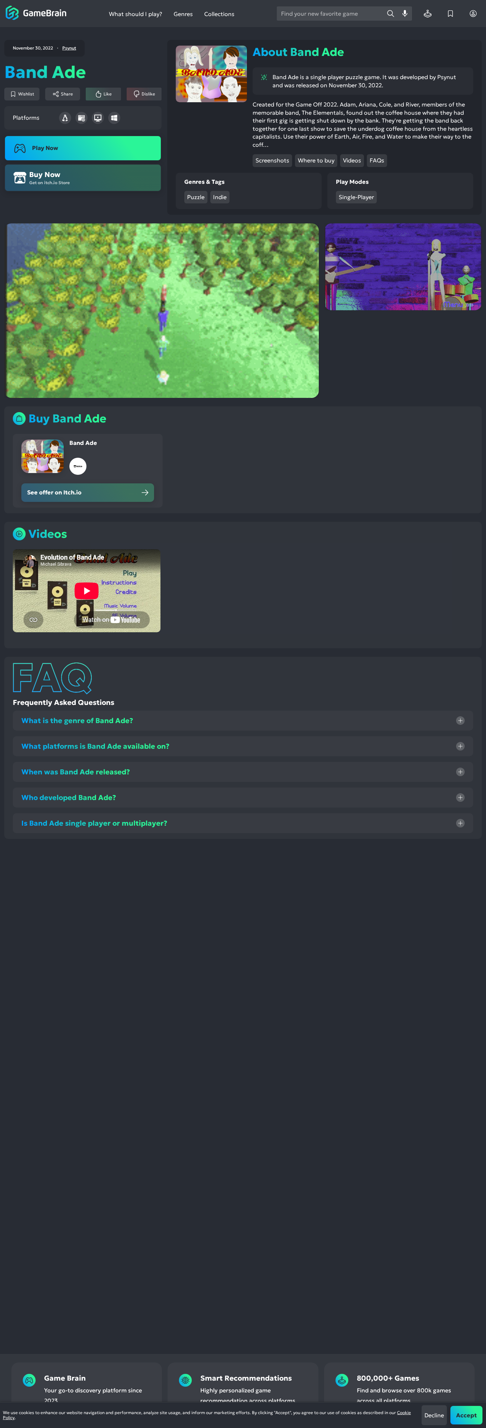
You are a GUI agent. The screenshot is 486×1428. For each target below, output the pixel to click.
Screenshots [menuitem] (272, 160)
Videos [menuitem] (352, 160)
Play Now (45, 147)
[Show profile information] (473, 13)
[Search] (391, 13)
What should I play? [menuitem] (135, 14)
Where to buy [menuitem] (316, 160)
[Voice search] (405, 13)
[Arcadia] (428, 13)
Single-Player (356, 197)
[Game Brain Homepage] (36, 13)
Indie (220, 197)
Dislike (148, 94)
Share (67, 94)
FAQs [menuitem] (377, 160)
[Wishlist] (450, 13)
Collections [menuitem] (219, 14)
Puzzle (196, 197)
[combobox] (330, 13)
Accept (466, 1415)
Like (108, 94)
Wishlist (26, 94)
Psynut (69, 48)
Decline (434, 1415)
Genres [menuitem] (183, 13)
